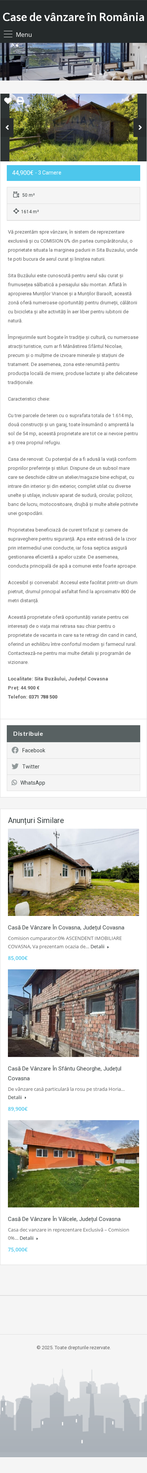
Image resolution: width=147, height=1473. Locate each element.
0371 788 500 (43, 697)
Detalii (98, 946)
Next (140, 127)
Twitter (31, 767)
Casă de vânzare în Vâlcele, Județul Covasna (64, 1219)
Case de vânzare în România (74, 16)
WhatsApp (32, 783)
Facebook (33, 750)
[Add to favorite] (8, 103)
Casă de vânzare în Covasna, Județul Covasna (66, 927)
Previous (7, 127)
